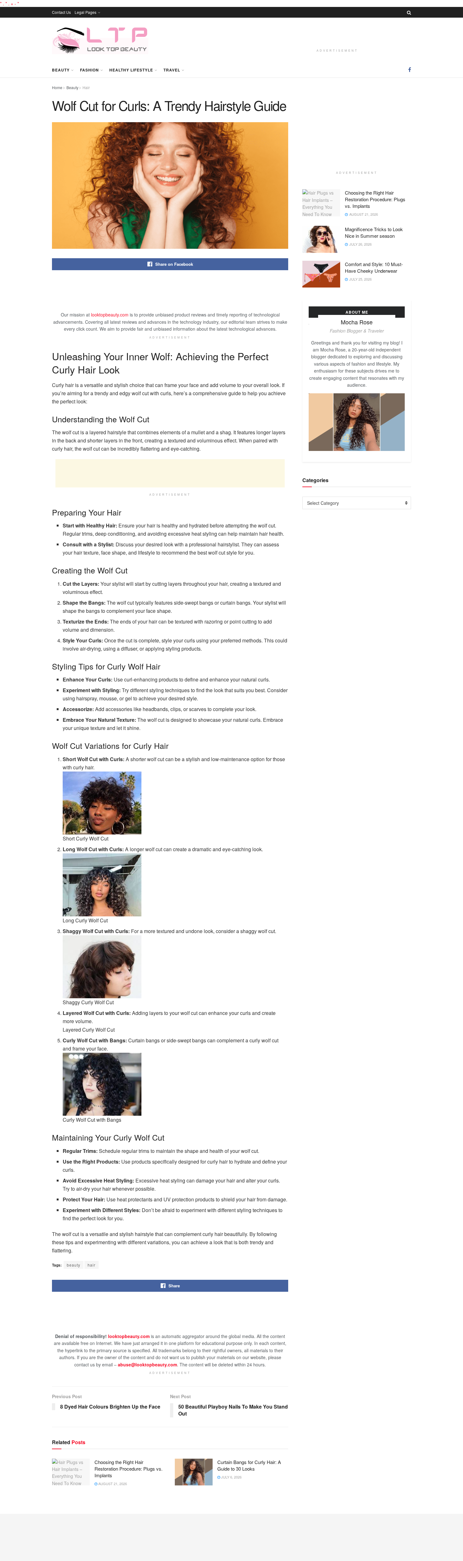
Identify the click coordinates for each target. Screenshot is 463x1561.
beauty (73, 1265)
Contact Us (61, 12)
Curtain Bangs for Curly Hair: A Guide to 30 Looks (249, 1465)
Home (57, 87)
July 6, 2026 (231, 1476)
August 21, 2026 (112, 1483)
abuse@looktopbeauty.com (147, 1364)
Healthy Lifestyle (131, 70)
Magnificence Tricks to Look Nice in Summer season (374, 232)
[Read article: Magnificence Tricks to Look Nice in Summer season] (321, 239)
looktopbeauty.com (110, 314)
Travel (171, 70)
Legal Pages (85, 12)
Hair (86, 87)
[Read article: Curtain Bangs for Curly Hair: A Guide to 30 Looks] (194, 1472)
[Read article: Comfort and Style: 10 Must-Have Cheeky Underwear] (321, 274)
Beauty (61, 70)
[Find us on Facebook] (409, 69)
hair (91, 1265)
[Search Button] (409, 12)
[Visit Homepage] (100, 40)
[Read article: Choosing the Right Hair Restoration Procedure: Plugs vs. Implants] (71, 1472)
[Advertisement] (337, 34)
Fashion (89, 70)
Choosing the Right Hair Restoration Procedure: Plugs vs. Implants (128, 1468)
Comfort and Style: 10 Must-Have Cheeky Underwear (374, 267)
